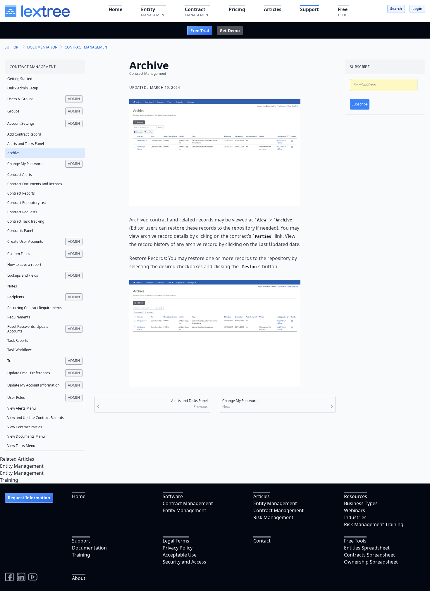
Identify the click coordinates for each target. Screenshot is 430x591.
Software (173, 496)
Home (78, 496)
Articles (261, 496)
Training (9, 480)
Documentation (89, 548)
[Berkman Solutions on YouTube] (32, 577)
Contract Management (188, 503)
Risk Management (273, 517)
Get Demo (230, 30)
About (78, 578)
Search (396, 8)
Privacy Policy (177, 548)
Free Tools (355, 541)
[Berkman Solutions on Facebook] (9, 577)
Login (417, 8)
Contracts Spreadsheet (369, 555)
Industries (355, 517)
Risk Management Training (373, 524)
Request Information (29, 497)
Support (81, 541)
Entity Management (22, 466)
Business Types (361, 503)
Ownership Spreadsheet (371, 562)
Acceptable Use (180, 555)
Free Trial (199, 30)
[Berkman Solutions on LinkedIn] (21, 577)
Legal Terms (176, 541)
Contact (262, 541)
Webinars (354, 510)
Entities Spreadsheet (367, 548)
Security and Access (184, 562)
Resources (355, 496)
